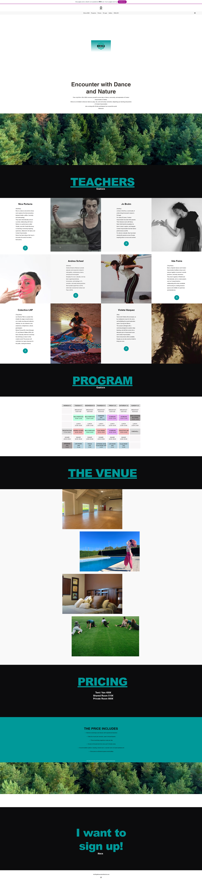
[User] (25, 248)
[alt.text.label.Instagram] (195, 13)
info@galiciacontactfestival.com (101, 874)
